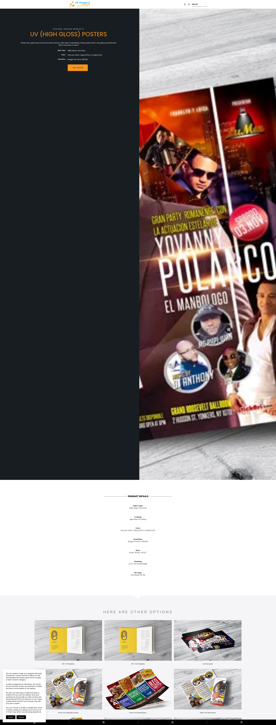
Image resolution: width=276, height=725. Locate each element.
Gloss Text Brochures (208, 713)
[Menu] (185, 4)
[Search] (189, 4)
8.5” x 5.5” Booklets (138, 664)
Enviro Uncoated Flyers (137, 713)
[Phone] (103, 722)
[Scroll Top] (241, 722)
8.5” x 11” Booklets (68, 664)
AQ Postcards (208, 664)
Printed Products (74, 29)
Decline (21, 717)
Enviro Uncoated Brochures (68, 713)
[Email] (172, 722)
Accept (10, 717)
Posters (57, 29)
